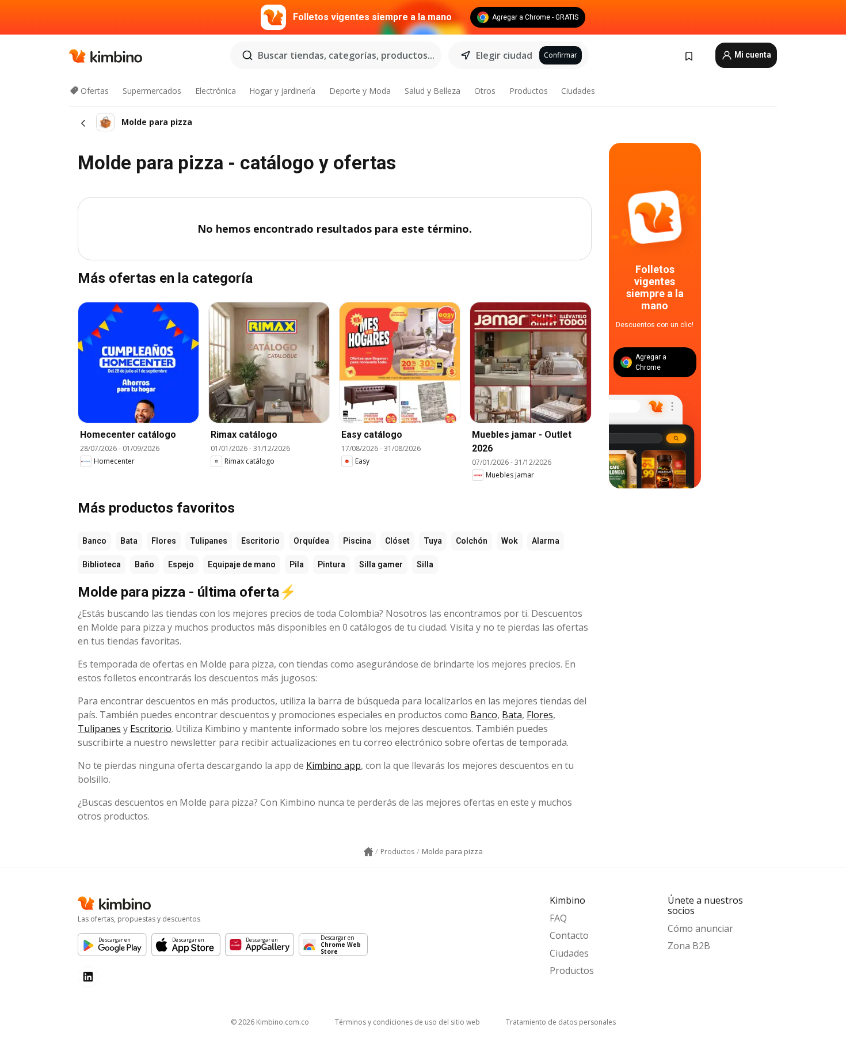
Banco (94, 540)
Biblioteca (101, 564)
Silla (425, 564)
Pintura (331, 564)
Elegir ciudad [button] (504, 55)
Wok (509, 540)
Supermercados (152, 90)
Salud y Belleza (432, 90)
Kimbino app (333, 765)
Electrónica (215, 90)
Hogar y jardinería (282, 90)
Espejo (181, 564)
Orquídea (311, 540)
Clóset (397, 540)
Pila (296, 564)
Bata (129, 540)
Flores (163, 540)
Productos (528, 90)
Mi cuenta (752, 54)
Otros (485, 90)
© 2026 (270, 1022)
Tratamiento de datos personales (561, 1022)
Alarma (545, 540)
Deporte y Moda (360, 90)
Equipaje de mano (242, 564)
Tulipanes (208, 540)
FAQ (558, 918)
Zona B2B (689, 945)
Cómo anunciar (700, 928)
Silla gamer (381, 564)
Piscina (357, 540)
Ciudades (578, 90)
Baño (144, 564)
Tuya (433, 540)
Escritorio (260, 540)
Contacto (569, 935)
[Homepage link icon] (368, 851)
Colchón (471, 540)
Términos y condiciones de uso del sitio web (407, 1022)
